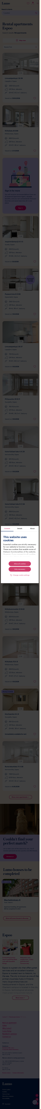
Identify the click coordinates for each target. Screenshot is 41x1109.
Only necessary (19, 569)
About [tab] (32, 528)
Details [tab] (19, 528)
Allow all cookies (20, 564)
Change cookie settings (21, 575)
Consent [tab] (7, 528)
